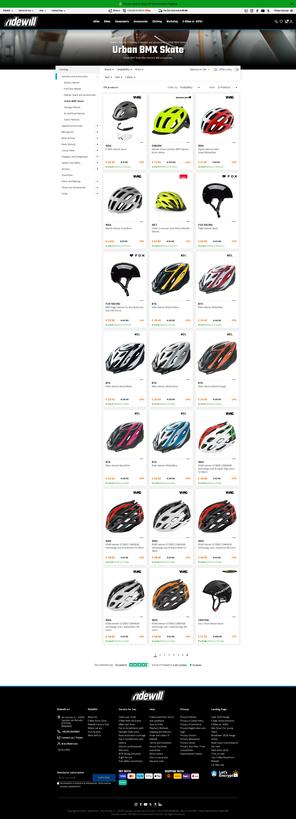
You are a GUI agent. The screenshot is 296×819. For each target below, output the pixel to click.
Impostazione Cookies (191, 753)
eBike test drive (127, 724)
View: (212, 87)
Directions (67, 725)
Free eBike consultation (131, 761)
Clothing (157, 21)
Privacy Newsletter (190, 739)
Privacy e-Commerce (190, 724)
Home (113, 42)
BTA (154, 303)
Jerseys (66, 169)
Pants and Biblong (71, 181)
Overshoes (67, 175)
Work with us (94, 735)
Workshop (172, 21)
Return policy (156, 753)
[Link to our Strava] (150, 804)
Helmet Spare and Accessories (80, 95)
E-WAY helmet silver (116, 149)
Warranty (124, 750)
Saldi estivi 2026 (219, 750)
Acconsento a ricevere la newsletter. (85, 785)
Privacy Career (187, 742)
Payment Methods (159, 728)
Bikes (107, 21)
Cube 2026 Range (220, 717)
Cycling (122, 42)
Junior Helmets (72, 119)
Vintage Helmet (72, 107)
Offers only (225, 69)
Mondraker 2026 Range (223, 735)
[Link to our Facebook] (141, 804)
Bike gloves (68, 132)
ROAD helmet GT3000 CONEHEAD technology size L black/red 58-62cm (217, 546)
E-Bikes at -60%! (193, 21)
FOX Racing (205, 225)
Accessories (141, 21)
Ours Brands (94, 731)
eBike (96, 21)
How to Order (156, 724)
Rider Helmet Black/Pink (118, 465)
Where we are (95, 728)
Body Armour (69, 138)
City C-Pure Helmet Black (210, 623)
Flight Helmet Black (208, 228)
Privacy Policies (188, 717)
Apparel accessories (72, 125)
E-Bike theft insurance (130, 720)
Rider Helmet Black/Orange (212, 386)
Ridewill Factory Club (98, 724)
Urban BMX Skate (177, 42)
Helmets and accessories (152, 42)
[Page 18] (187, 655)
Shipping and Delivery (160, 731)
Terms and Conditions (161, 742)
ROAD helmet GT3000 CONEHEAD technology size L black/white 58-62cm (123, 627)
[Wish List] (281, 21)
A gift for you (125, 757)
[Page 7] (183, 655)
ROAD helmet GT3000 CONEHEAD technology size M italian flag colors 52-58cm (216, 469)
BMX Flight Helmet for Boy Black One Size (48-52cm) (124, 309)
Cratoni (203, 620)
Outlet (214, 739)
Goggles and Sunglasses (75, 156)
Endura (157, 145)
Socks (65, 193)
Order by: (173, 87)
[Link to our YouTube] (145, 804)
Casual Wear (68, 150)
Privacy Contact (188, 735)
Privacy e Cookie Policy (192, 720)
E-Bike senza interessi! (222, 720)
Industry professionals (130, 746)
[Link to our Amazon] (155, 804)
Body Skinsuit (69, 144)
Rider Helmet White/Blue (164, 465)
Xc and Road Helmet (74, 113)
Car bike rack (217, 764)
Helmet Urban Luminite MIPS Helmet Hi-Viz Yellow (170, 151)
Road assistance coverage (132, 735)
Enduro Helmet (71, 82)
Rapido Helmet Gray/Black (119, 228)
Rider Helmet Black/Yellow (165, 307)
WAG (108, 145)
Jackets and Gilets (71, 162)
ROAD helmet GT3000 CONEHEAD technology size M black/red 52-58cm (125, 546)
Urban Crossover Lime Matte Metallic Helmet (171, 230)
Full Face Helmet (72, 88)
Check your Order (127, 717)
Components (122, 21)
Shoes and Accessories (74, 187)
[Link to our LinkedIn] (160, 804)
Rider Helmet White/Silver (165, 386)
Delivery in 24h (198, 69)
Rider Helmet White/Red (210, 307)
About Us (92, 717)
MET (154, 225)
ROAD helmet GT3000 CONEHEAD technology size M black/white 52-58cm (169, 548)
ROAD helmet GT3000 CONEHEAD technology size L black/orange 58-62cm (169, 627)
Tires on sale (217, 753)
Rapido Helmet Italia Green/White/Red (208, 151)
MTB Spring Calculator (130, 753)
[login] (291, 21)
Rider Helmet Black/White (119, 386)
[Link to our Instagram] (136, 804)
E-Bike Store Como (97, 720)
